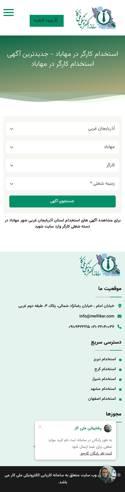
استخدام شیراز (104, 379)
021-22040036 (102, 327)
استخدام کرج (105, 369)
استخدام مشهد (103, 389)
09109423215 (79, 327)
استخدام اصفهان (102, 399)
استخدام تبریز (105, 359)
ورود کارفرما (43, 20)
